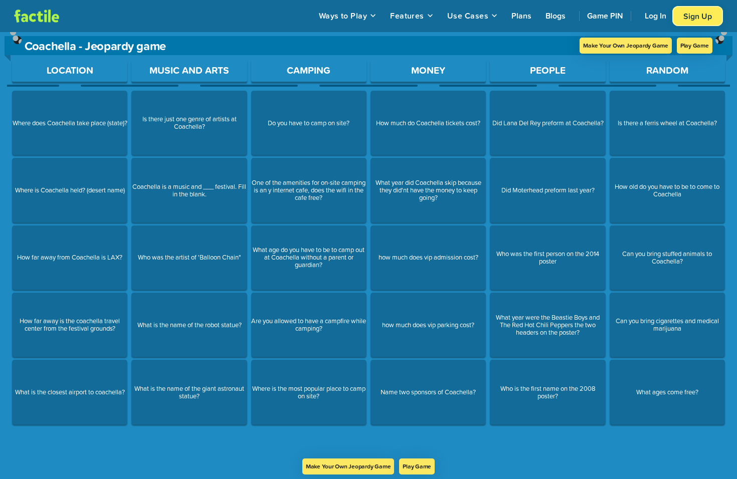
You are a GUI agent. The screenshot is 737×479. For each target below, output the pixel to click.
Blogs (555, 15)
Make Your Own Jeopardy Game (625, 45)
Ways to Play (343, 15)
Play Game (694, 45)
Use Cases (467, 15)
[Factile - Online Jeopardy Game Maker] (36, 16)
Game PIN (605, 15)
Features (407, 15)
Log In (655, 15)
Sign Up (697, 16)
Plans (521, 15)
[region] (368, 245)
